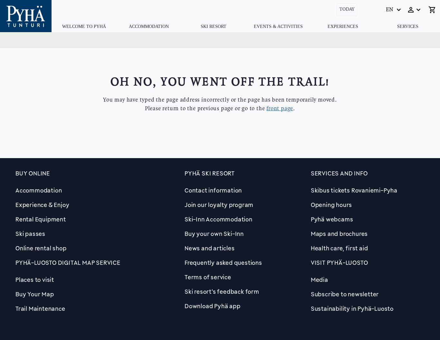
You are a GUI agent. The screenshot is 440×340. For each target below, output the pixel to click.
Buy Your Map (34, 294)
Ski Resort (213, 26)
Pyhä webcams (332, 219)
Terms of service (208, 277)
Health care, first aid (339, 248)
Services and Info (339, 173)
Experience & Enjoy (42, 204)
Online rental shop (40, 248)
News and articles (210, 248)
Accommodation (149, 26)
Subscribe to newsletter (345, 294)
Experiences (343, 26)
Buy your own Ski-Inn (214, 233)
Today (347, 9)
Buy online (32, 173)
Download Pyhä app (213, 305)
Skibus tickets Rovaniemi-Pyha (354, 190)
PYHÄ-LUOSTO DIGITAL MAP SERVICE (67, 262)
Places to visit (34, 279)
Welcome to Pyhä (84, 26)
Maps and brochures (339, 233)
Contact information (213, 190)
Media (319, 279)
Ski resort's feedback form (222, 291)
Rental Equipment (40, 219)
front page (279, 109)
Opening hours (331, 204)
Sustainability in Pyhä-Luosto (352, 308)
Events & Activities (278, 26)
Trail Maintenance (40, 308)
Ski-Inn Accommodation (219, 219)
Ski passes (30, 233)
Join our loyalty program (219, 204)
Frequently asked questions (223, 262)
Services (407, 26)
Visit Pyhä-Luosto (339, 262)
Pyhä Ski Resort (210, 173)
